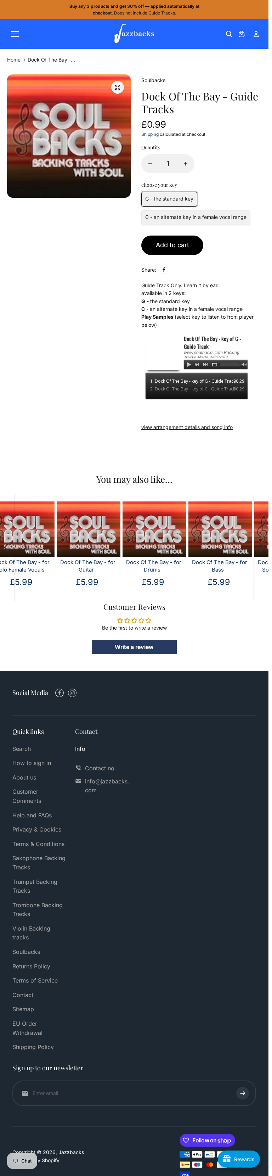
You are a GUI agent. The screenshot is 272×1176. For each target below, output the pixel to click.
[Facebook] (164, 270)
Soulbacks (26, 951)
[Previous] (7, 547)
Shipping (150, 134)
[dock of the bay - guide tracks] (117, 87)
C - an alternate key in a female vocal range (195, 217)
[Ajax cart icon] (241, 34)
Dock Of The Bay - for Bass (166, 566)
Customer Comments (26, 796)
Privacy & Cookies (36, 829)
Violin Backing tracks (31, 933)
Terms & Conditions (38, 843)
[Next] (261, 547)
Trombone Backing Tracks (37, 910)
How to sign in (31, 762)
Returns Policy (31, 966)
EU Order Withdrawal (27, 1028)
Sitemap (23, 1009)
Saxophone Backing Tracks (39, 863)
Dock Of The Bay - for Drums (100, 566)
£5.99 (231, 582)
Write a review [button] (134, 646)
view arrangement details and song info (187, 427)
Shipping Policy (33, 1046)
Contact (22, 994)
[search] (229, 34)
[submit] (242, 1093)
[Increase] (185, 163)
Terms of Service (35, 980)
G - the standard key (169, 199)
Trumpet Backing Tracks (34, 886)
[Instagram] (72, 693)
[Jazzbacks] (134, 34)
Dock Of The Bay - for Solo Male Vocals (232, 566)
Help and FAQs (32, 815)
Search (21, 748)
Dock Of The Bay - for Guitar (34, 566)
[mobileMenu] (15, 34)
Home (14, 60)
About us (24, 777)
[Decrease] (150, 163)
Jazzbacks (71, 1152)
